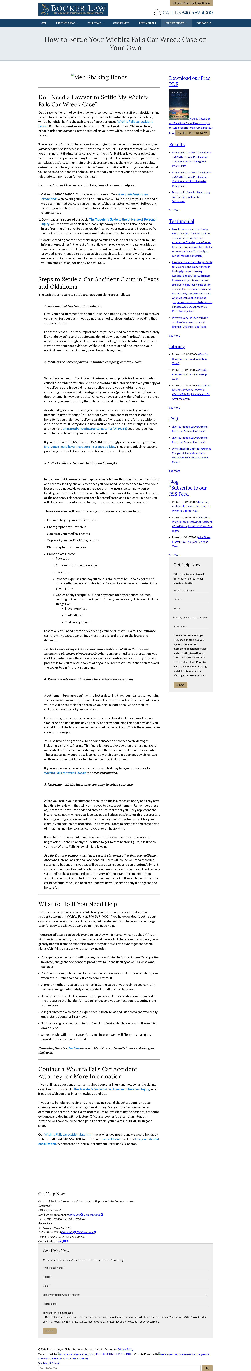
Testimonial (181, 221)
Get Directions (92, 1214)
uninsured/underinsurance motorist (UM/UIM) (95, 428)
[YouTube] (64, 1241)
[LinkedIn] (61, 1241)
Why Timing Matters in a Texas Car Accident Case (191, 542)
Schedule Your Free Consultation (191, 3)
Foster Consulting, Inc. (113, 1354)
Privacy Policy (125, 1349)
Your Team (94, 23)
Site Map (43, 1363)
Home (43, 23)
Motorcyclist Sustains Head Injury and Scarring (191, 197)
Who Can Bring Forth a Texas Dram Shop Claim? (190, 359)
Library (177, 346)
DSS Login (54, 1363)
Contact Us (204, 23)
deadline (73, 1048)
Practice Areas (66, 23)
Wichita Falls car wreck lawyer (65, 773)
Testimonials (147, 23)
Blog (174, 482)
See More (174, 210)
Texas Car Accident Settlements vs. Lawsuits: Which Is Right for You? (191, 506)
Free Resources (175, 23)
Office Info (74, 1214)
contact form (111, 1139)
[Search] (207, 1368)
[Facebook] (59, 1241)
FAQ (173, 419)
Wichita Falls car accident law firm (67, 1134)
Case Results (121, 23)
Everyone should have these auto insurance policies (79, 446)
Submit (180, 684)
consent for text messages (189, 635)
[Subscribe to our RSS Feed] (191, 494)
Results (177, 144)
